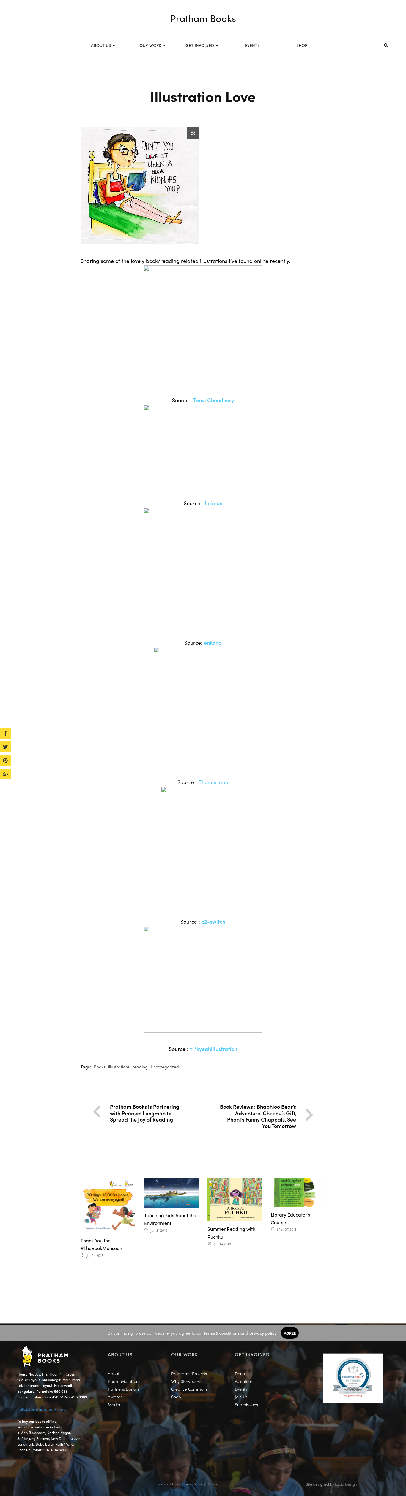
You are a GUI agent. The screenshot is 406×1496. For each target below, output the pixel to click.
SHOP (302, 45)
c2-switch (213, 921)
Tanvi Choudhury (213, 400)
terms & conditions (221, 1333)
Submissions (246, 1404)
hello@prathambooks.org (41, 1409)
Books (99, 1067)
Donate (242, 1373)
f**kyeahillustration (213, 1048)
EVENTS (252, 45)
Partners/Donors (123, 1389)
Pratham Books (203, 18)
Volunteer (243, 1381)
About (113, 1373)
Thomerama (214, 782)
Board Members (123, 1381)
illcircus (212, 503)
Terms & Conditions (174, 1484)
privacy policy (262, 1333)
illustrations (119, 1067)
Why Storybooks (186, 1381)
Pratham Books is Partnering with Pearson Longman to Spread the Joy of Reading (144, 1113)
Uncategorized (165, 1067)
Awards (115, 1397)
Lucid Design (346, 1484)
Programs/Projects (189, 1373)
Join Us (241, 1397)
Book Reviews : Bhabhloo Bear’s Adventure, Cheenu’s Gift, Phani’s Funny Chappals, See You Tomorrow (258, 1116)
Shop (176, 1397)
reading (140, 1067)
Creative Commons (189, 1389)
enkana (213, 642)
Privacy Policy (205, 1484)
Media (114, 1404)
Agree (290, 1333)
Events (241, 1389)
